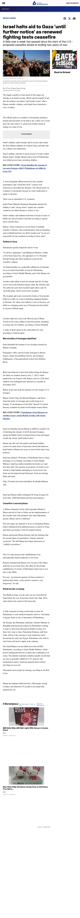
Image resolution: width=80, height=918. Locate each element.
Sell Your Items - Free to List (27, 704)
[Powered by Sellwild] (47, 827)
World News (9, 18)
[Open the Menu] (3, 3)
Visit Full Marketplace (40, 704)
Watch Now (71, 3)
